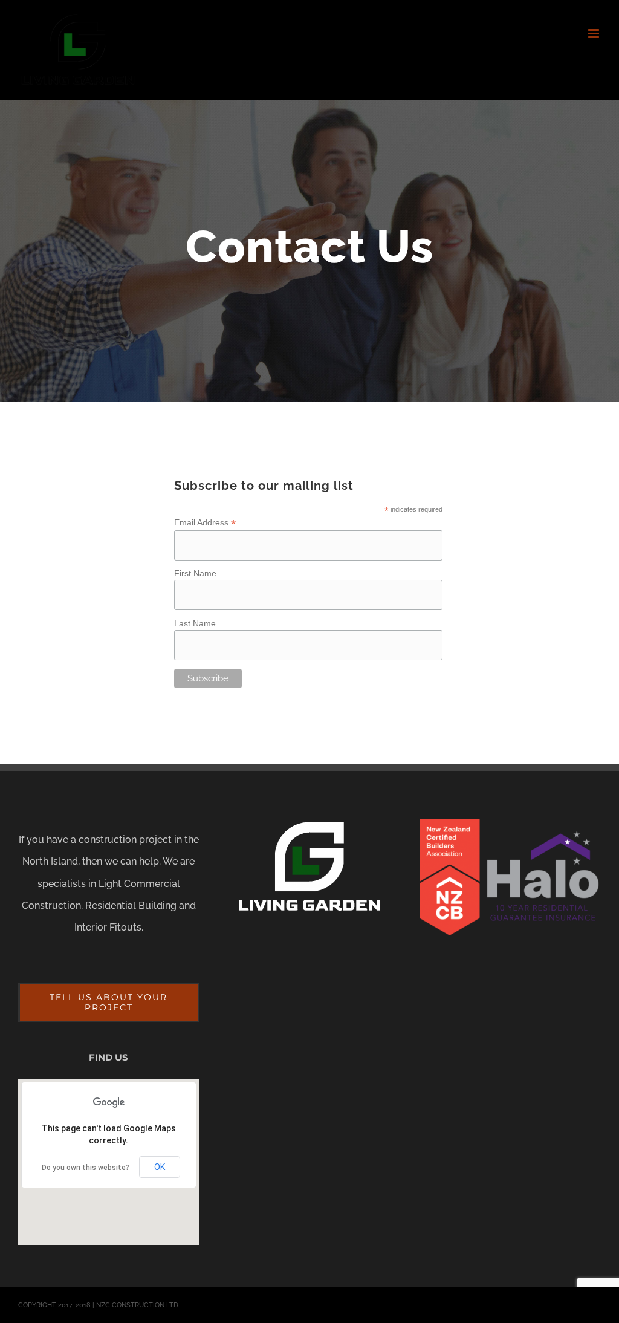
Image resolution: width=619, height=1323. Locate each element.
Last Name (195, 623)
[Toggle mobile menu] (594, 33)
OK (159, 1167)
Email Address (205, 522)
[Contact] (309, 251)
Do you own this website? (85, 1167)
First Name (195, 573)
